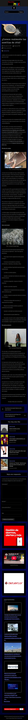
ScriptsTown (19, 718)
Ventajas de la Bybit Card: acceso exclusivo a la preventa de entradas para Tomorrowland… (12, 616)
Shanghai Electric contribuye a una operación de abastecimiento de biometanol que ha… (12, 656)
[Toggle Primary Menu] (14, 7)
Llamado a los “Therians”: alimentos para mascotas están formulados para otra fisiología (17, 464)
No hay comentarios (7, 48)
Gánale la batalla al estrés (14, 428)
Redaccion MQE (17, 45)
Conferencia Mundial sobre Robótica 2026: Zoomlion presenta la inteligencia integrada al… (12, 637)
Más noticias (7, 701)
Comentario (5, 484)
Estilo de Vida (6, 50)
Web (3, 513)
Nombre (4, 501)
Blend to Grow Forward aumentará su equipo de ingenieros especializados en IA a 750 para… (12, 676)
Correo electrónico (6, 507)
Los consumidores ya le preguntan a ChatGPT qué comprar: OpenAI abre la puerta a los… (12, 696)
